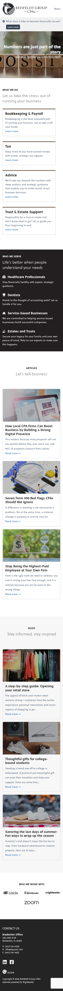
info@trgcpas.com (14, 949)
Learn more (13, 26)
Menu (57, 9)
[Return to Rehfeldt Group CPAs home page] (24, 8)
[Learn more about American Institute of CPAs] (8, 972)
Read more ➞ (31, 453)
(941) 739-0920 (12, 946)
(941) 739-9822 (12, 952)
